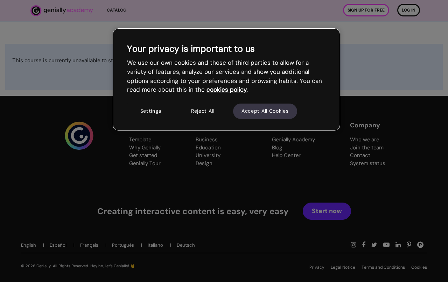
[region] (226, 79)
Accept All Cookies (265, 111)
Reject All (203, 111)
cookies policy (226, 89)
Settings (150, 111)
